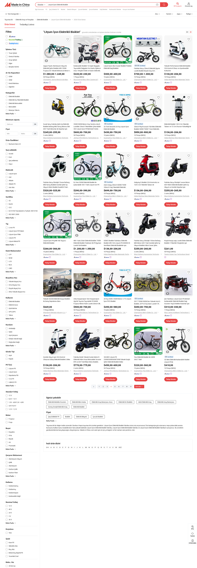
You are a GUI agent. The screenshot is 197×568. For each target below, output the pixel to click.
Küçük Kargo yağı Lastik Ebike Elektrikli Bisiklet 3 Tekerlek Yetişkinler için (178, 241)
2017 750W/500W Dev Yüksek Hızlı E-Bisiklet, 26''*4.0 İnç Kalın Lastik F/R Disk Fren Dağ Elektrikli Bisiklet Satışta (147, 302)
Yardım (168, 14)
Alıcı (156, 14)
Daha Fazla (50, 421)
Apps (178, 14)
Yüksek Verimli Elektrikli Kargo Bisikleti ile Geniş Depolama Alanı (56, 300)
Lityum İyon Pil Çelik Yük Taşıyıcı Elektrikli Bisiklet (54, 241)
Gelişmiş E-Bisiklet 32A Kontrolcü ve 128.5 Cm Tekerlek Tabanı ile (146, 183)
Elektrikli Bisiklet (78, 407)
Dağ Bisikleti (103, 9)
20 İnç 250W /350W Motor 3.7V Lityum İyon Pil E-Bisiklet (117, 300)
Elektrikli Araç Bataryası (165, 402)
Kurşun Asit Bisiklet (129, 9)
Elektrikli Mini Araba (79, 402)
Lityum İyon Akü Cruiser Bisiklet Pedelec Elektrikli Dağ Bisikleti (118, 67)
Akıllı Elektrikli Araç (145, 402)
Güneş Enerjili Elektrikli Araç (57, 407)
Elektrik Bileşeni (71, 9)
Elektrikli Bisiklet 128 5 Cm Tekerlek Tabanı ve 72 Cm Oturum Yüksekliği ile (177, 125)
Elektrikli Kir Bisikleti (125, 402)
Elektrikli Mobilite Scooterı (57, 402)
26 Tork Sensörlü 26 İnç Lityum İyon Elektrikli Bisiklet (116, 127)
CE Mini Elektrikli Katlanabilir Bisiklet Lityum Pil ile (176, 360)
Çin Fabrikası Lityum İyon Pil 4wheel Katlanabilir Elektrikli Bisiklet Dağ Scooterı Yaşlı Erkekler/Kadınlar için (177, 301)
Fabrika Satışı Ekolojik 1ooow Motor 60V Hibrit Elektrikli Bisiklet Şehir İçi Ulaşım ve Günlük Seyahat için (177, 184)
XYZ (120, 447)
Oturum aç (188, 6)
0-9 (47, 447)
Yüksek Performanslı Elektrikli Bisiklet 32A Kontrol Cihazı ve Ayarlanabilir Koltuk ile (177, 68)
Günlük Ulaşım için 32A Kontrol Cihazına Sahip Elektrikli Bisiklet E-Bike (56, 358)
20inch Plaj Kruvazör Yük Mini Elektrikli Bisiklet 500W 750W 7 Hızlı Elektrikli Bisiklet (147, 127)
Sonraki (138, 386)
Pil (46, 9)
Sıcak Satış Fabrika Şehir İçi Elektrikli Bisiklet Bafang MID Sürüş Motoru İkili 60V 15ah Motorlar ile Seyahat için (56, 126)
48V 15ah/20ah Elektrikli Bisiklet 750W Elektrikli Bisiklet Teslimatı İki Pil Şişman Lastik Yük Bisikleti (87, 242)
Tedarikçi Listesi (27, 24)
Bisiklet (63, 9)
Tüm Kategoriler (13, 14)
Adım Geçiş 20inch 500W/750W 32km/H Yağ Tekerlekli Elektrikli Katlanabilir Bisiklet (115, 186)
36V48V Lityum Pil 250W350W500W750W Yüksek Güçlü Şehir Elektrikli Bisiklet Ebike (117, 359)
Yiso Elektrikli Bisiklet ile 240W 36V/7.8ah (144, 358)
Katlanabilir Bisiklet (115, 9)
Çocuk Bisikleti (82, 9)
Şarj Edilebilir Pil (54, 9)
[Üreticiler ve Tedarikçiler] (17, 4)
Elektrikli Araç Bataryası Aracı (102, 402)
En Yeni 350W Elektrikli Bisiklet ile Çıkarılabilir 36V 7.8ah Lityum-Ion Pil (86, 183)
